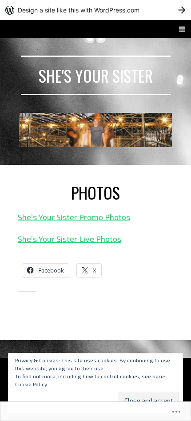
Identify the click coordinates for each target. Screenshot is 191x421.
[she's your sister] (95, 130)
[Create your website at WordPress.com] (95, 10)
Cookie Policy (31, 384)
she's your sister (96, 75)
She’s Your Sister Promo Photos (74, 217)
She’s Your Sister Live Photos (69, 239)
